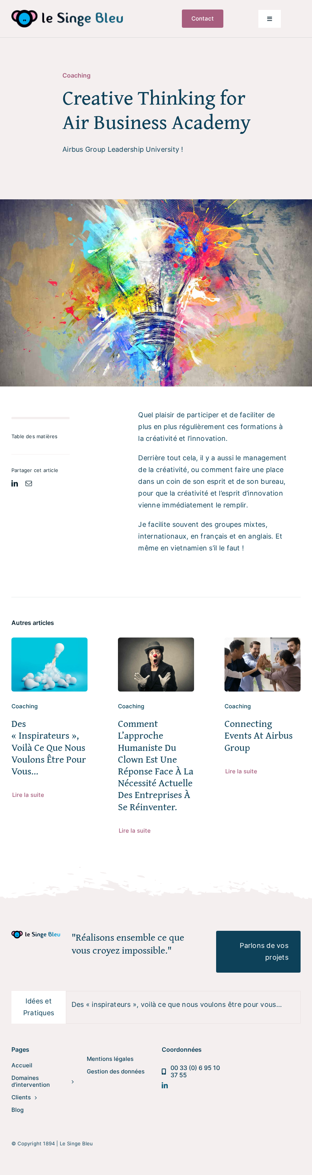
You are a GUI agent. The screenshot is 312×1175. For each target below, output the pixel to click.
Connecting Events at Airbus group (258, 735)
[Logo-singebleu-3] (67, 13)
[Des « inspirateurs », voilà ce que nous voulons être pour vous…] (49, 643)
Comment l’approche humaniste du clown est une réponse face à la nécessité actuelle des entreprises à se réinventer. (155, 765)
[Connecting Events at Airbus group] (262, 643)
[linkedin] (14, 483)
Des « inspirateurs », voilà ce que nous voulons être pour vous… (48, 747)
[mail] (28, 483)
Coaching (76, 75)
